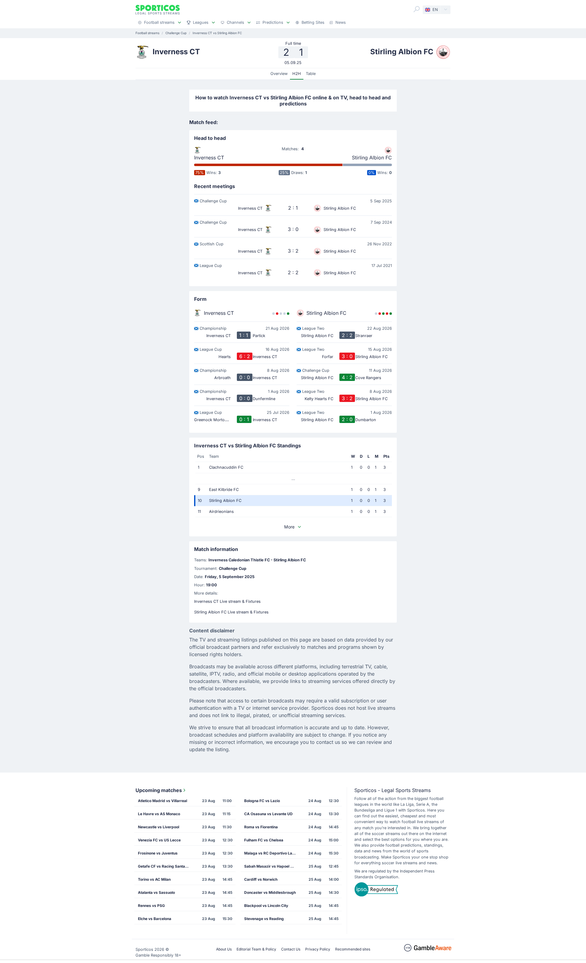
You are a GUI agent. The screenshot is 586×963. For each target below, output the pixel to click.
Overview (279, 73)
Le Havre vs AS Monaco (159, 814)
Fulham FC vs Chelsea (263, 840)
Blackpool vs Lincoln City (266, 905)
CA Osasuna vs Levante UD (268, 814)
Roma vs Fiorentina (261, 827)
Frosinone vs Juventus (158, 853)
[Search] (416, 9)
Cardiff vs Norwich (260, 879)
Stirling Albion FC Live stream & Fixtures (231, 612)
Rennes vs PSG (151, 905)
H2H (296, 73)
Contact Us (290, 949)
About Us (224, 949)
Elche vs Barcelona (154, 918)
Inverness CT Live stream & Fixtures (227, 601)
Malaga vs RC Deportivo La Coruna (272, 853)
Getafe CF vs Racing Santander (165, 866)
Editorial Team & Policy (256, 949)
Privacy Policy (317, 949)
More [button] (289, 526)
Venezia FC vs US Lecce (159, 840)
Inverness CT (209, 158)
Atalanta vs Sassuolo (156, 892)
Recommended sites (352, 949)
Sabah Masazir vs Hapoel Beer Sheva (272, 866)
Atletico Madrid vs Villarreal (162, 800)
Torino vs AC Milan (154, 879)
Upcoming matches (159, 790)
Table (311, 73)
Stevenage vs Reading (264, 918)
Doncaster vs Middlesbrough (270, 892)
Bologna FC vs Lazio (262, 800)
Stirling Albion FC (372, 158)
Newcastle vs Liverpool (158, 827)
